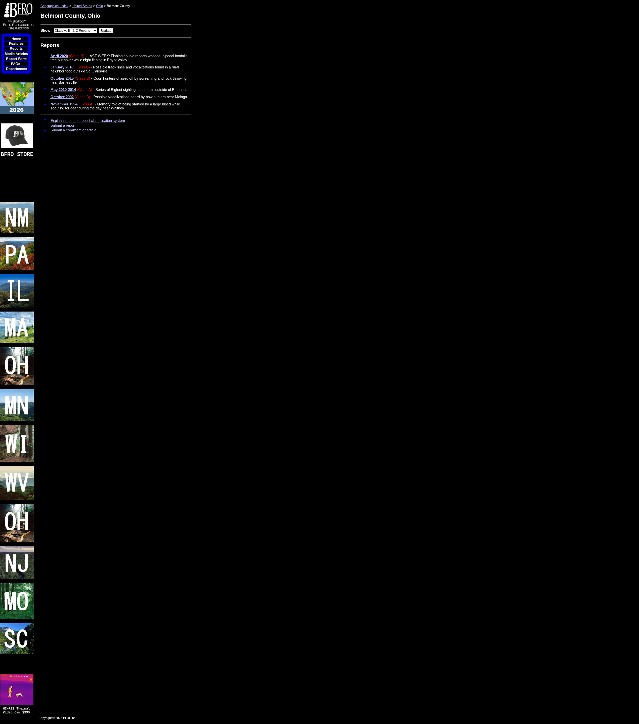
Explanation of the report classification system (87, 121)
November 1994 (63, 104)
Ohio (99, 6)
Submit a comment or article (73, 130)
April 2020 (59, 56)
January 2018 (61, 67)
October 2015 (62, 78)
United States (82, 6)
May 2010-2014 (63, 90)
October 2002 (62, 97)
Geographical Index (54, 6)
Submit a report (62, 125)
